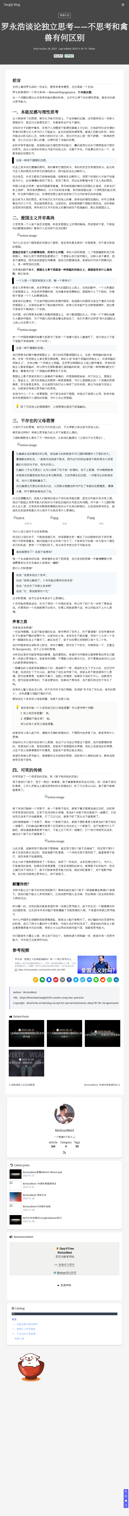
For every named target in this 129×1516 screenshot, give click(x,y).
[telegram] (82, 979)
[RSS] (64, 1153)
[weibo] (55, 979)
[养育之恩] (10, 620)
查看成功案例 (66, 1264)
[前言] (10, 79)
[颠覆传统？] (10, 883)
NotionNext (30, 992)
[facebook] (69, 979)
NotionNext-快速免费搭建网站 (101, 1085)
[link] (35, 979)
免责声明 (65, 1285)
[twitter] (76, 979)
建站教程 (71, 1272)
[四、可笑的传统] (10, 769)
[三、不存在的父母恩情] (10, 419)
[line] (96, 979)
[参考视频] (10, 949)
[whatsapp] (109, 979)
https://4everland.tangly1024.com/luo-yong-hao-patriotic (52, 997)
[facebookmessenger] (89, 979)
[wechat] (42, 979)
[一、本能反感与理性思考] (10, 111)
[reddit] (102, 979)
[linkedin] (116, 979)
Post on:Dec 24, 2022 (45, 48)
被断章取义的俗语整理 (23, 1085)
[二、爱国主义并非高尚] (10, 216)
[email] (62, 979)
